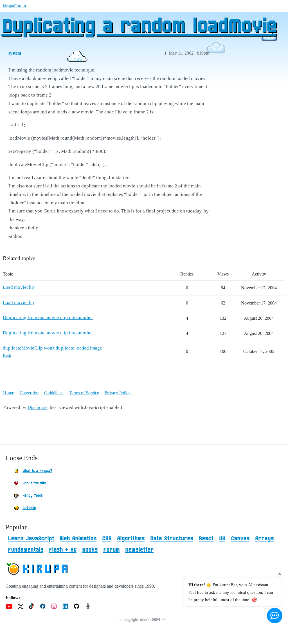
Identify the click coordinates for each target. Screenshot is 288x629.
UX (222, 538)
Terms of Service (84, 392)
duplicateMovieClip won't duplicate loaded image (52, 348)
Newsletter (139, 550)
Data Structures (171, 538)
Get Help (29, 508)
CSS (106, 538)
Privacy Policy (117, 392)
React (206, 538)
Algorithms (131, 538)
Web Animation (78, 538)
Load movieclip (18, 287)
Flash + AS (62, 550)
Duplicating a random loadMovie (138, 27)
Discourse (38, 407)
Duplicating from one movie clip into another (48, 317)
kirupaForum (14, 5)
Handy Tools (32, 495)
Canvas (240, 538)
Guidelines (53, 392)
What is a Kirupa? (37, 471)
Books (90, 550)
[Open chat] (274, 615)
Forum (111, 550)
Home (8, 392)
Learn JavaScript (31, 538)
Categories (29, 392)
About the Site (34, 483)
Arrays (264, 538)
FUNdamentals (25, 550)
